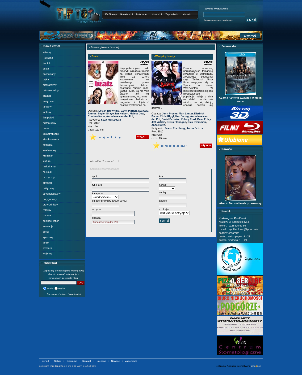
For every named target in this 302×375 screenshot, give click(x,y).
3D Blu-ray (111, 14)
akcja (46, 68)
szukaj (115, 47)
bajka (46, 79)
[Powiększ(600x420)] (240, 294)
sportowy (48, 237)
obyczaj (47, 182)
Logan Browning (108, 110)
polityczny (48, 188)
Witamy (47, 52)
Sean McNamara (111, 119)
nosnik (163, 184)
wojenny (47, 253)
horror (46, 128)
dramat (47, 95)
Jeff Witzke (158, 122)
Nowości (157, 14)
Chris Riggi (167, 116)
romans (47, 215)
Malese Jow (137, 113)
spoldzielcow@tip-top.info (243, 229)
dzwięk (163, 200)
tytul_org (97, 184)
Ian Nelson (121, 113)
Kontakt (187, 14)
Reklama (48, 57)
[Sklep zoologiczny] (240, 274)
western (47, 248)
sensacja (48, 226)
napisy (163, 192)
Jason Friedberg (175, 128)
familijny (47, 106)
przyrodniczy (50, 204)
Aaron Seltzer (194, 128)
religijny (47, 210)
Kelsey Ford (188, 119)
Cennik (45, 361)
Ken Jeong (182, 116)
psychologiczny (52, 193)
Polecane (141, 14)
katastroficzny (51, 133)
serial (46, 231)
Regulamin (71, 361)
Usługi (57, 361)
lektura (46, 161)
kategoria (97, 193)
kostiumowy (49, 150)
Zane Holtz (158, 124)
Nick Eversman (197, 122)
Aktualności (126, 14)
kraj (161, 176)
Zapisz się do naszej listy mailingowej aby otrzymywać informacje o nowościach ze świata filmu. (63, 274)
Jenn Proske (169, 113)
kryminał (47, 155)
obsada (96, 217)
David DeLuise (171, 119)
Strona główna (100, 47)
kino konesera (51, 139)
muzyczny (49, 177)
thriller (46, 242)
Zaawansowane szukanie (218, 20)
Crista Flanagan (176, 122)
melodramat (49, 166)
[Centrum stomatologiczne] (240, 354)
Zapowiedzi (171, 14)
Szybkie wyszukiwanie (216, 8)
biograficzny (50, 84)
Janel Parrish (129, 110)
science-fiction (51, 220)
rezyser (96, 209)
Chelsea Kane (96, 116)
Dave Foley (204, 119)
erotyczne (48, 101)
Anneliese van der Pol (119, 116)
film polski (48, 117)
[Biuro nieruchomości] (240, 314)
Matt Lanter (186, 113)
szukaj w (164, 209)
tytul (94, 176)
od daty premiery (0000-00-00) (109, 200)
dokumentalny (51, 90)
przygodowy (50, 199)
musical (47, 171)
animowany (49, 74)
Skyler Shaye (106, 113)
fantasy (47, 112)
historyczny (49, 123)
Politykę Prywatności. (70, 294)
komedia (47, 144)
